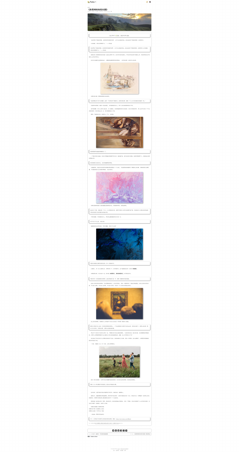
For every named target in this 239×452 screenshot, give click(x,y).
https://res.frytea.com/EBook (123, 419)
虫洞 (125, 450)
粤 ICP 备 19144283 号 (124, 448)
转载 (122, 35)
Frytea (119, 448)
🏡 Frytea (91, 2)
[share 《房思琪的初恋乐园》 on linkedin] (116, 431)
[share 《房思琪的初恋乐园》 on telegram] (126, 431)
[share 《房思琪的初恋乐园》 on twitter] (113, 431)
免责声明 (117, 450)
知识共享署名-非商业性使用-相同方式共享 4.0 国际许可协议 (107, 423)
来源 (128, 35)
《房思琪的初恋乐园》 (98, 9)
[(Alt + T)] (95, 2)
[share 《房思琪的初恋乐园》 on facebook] (121, 431)
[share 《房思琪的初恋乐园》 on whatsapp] (124, 431)
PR (111, 11)
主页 (89, 7)
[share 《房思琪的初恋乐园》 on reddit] (118, 431)
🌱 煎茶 (117, 35)
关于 (114, 450)
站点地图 (121, 450)
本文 (110, 35)
